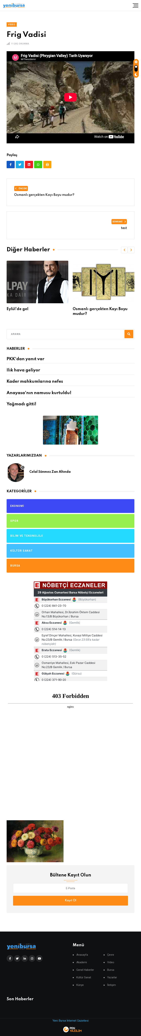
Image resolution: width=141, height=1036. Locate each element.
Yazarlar (112, 977)
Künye (80, 985)
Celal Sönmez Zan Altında (50, 472)
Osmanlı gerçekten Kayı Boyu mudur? (44, 195)
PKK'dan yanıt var (25, 359)
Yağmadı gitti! (21, 404)
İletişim (111, 985)
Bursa (110, 970)
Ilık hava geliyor (23, 370)
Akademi (81, 962)
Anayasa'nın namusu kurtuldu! (39, 393)
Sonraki (117, 221)
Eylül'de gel (17, 309)
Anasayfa (82, 954)
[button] (124, 250)
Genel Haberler (85, 970)
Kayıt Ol (70, 900)
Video (110, 962)
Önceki (22, 188)
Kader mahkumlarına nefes (35, 382)
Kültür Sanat (83, 977)
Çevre (110, 954)
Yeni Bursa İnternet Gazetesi (71, 1020)
